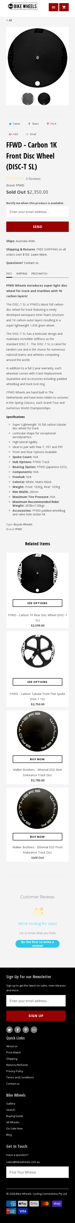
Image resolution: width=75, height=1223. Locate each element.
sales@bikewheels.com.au (23, 1162)
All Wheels (12, 1122)
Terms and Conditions (20, 1077)
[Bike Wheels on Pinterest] (25, 1029)
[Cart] (64, 7)
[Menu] (53, 7)
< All (9, 20)
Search (10, 1110)
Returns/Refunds (17, 1065)
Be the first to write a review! (37, 944)
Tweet (16, 124)
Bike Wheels (23, 1194)
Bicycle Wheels (23, 524)
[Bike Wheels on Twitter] (9, 1029)
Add (15, 134)
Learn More (39, 254)
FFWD (20, 185)
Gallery (10, 1103)
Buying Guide (14, 1116)
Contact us (31, 263)
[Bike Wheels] (23, 9)
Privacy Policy (14, 1071)
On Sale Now (14, 1128)
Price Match (39, 273)
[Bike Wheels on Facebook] (17, 1029)
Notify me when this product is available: (35, 203)
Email (33, 134)
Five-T (40, 447)
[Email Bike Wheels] (34, 1029)
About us (12, 1046)
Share (35, 124)
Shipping (21, 273)
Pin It (53, 124)
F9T (60, 447)
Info (9, 273)
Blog (9, 1135)
